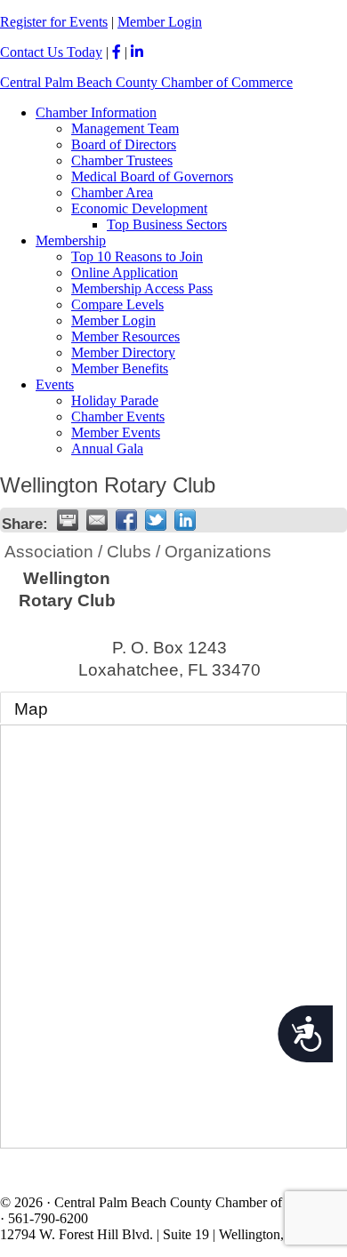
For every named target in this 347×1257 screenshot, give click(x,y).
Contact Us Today (51, 52)
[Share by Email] (97, 520)
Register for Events (54, 21)
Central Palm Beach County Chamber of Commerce (146, 82)
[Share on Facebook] (126, 520)
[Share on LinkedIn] (185, 520)
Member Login (159, 21)
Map (31, 709)
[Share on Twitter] (155, 520)
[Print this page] (67, 520)
